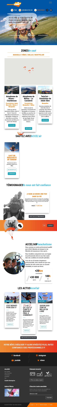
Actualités (7, 376)
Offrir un (29, 35)
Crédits (50, 404)
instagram (42, 355)
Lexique (32, 404)
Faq (5, 378)
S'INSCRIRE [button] (49, 397)
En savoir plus (12, 169)
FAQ (44, 225)
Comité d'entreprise (10, 380)
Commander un (15, 35)
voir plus (10, 324)
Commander (12, 173)
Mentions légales (43, 404)
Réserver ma (43, 35)
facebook (16, 355)
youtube (17, 360)
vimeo (42, 360)
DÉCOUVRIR (12, 125)
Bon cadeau (7, 371)
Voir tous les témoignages (36, 216)
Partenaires (7, 375)
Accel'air (7, 369)
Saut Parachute (8, 373)
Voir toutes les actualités (28, 337)
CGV (37, 404)
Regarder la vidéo (28, 40)
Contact (50, 225)
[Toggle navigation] (50, 2)
